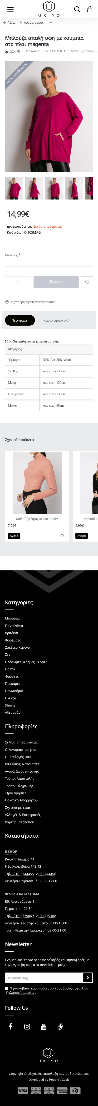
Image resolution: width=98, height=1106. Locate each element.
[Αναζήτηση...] (77, 9)
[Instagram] (28, 1026)
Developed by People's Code (49, 1079)
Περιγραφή (20, 320)
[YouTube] (44, 1026)
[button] (8, 188)
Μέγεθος (11, 255)
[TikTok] (61, 1026)
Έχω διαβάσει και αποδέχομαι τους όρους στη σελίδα (47, 990)
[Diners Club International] (75, 1090)
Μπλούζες (33, 51)
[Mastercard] (36, 1090)
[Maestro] (49, 1090)
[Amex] (62, 1090)
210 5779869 (24, 915)
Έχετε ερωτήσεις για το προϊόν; (33, 302)
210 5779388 (46, 915)
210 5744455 (24, 873)
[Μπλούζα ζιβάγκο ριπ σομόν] (37, 483)
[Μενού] (10, 9)
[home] (12, 50)
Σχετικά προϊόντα (19, 439)
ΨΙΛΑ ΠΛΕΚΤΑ (55, 51)
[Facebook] (11, 1026)
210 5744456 (46, 873)
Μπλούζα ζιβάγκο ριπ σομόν (37, 519)
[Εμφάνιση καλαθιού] (89, 9)
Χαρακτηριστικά (56, 320)
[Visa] (23, 1090)
